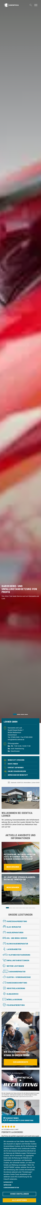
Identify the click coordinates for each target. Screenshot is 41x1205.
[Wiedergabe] (20, 1080)
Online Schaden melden (17, 771)
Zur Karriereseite (20, 1062)
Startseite (13, 782)
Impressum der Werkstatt (18, 775)
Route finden (13, 764)
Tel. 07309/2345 (14, 737)
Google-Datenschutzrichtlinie (25, 1096)
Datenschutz (8, 1182)
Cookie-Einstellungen (19, 1194)
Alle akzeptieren (19, 1200)
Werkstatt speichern (16, 760)
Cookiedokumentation (11, 1187)
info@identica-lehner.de (16, 740)
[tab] (15, 714)
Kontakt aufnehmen (15, 768)
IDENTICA (20, 782)
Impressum (7, 1185)
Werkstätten (27, 782)
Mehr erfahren (12, 867)
